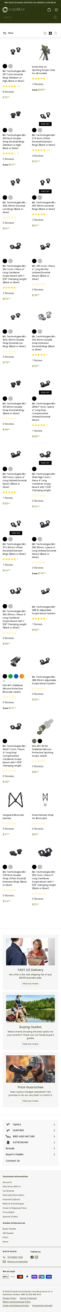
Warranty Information (13, 1195)
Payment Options (11, 1199)
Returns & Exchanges (13, 1203)
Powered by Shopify (42, 1305)
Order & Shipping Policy (15, 1208)
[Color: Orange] (22, 676)
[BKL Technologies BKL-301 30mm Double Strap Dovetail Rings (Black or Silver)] (16, 402)
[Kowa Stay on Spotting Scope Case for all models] (45, 66)
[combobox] (30, 17)
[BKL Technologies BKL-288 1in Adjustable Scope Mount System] (45, 606)
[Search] (55, 17)
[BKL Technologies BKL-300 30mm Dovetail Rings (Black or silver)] (45, 199)
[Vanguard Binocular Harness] (16, 812)
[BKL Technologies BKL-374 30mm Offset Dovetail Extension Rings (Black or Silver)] (16, 543)
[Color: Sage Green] (34, 741)
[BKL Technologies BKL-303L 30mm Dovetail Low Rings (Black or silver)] (16, 201)
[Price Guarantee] (30, 1069)
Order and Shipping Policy (16, 1305)
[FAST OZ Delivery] (30, 952)
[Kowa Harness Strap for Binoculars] (45, 812)
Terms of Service (28, 1298)
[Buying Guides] (30, 1008)
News (5, 1241)
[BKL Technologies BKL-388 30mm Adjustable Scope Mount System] (45, 676)
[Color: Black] (5, 676)
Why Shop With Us (12, 1186)
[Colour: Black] (5, 66)
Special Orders (10, 1216)
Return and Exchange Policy (17, 1301)
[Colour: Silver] (10, 66)
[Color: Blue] (16, 676)
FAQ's (5, 1237)
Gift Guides (8, 1233)
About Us (7, 1182)
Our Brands (8, 1190)
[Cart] (49, 9)
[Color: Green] (10, 676)
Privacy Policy (9, 1298)
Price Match (9, 1212)
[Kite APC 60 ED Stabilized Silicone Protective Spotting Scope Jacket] (45, 744)
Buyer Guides (9, 1228)
